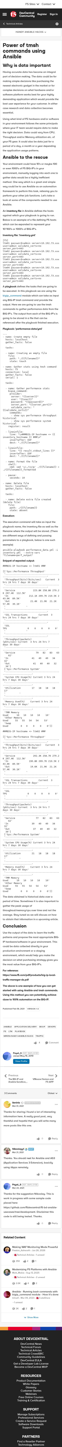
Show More (32, 1341)
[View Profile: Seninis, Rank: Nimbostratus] (7, 1104)
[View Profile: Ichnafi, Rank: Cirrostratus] (7, 1314)
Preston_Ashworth (21, 1250)
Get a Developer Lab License (31, 1387)
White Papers (31, 1408)
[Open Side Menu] (4, 14)
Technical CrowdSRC (31, 1377)
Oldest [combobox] (53, 1093)
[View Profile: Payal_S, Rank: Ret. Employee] (7, 1056)
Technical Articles (14, 24)
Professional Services (31, 1441)
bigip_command (12, 295)
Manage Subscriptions (31, 1438)
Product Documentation (31, 1404)
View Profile (21, 1061)
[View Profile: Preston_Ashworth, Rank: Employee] (7, 1249)
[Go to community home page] (22, 14)
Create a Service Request (31, 1445)
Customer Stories (31, 1414)
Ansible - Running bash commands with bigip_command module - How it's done (35, 1313)
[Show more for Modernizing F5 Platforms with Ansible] (14, 1299)
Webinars (31, 1418)
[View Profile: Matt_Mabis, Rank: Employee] (7, 1280)
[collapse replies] (31, 1100)
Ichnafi (15, 1318)
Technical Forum (31, 1371)
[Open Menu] (57, 24)
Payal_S (17, 1053)
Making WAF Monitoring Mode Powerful (35, 1247)
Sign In (54, 14)
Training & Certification (31, 1424)
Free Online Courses (31, 1421)
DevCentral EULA (31, 1384)
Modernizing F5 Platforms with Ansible (34, 1277)
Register (42, 14)
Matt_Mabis (18, 1281)
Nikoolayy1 (18, 1149)
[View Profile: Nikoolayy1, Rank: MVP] (7, 1150)
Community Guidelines (31, 1381)
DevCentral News (31, 1368)
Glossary (31, 1411)
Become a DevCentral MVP (31, 1391)
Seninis (16, 1102)
